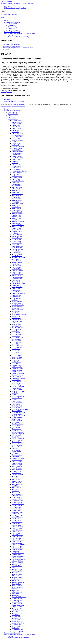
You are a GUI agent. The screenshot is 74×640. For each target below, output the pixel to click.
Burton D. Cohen (16, 164)
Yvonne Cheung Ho (17, 629)
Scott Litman (15, 572)
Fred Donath (15, 259)
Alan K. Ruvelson (17, 122)
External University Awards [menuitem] (12, 32)
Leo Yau (14, 394)
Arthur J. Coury (16, 138)
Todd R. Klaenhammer (18, 610)
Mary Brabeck (16, 427)
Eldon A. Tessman (17, 238)
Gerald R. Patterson (17, 270)
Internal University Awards (12, 44)
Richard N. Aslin (16, 518)
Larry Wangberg (16, 385)
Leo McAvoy (15, 393)
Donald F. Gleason (17, 216)
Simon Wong (15, 575)
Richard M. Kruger (17, 517)
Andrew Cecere (16, 128)
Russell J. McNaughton (18, 556)
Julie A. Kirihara (16, 363)
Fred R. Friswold (16, 261)
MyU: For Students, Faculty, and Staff (15, 8)
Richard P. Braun (16, 520)
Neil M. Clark (15, 456)
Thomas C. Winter (17, 598)
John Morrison (16, 352)
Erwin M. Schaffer (17, 247)
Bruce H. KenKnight (18, 158)
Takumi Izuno (15, 593)
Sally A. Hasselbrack (17, 562)
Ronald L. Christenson (18, 553)
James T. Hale (16, 313)
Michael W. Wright (17, 445)
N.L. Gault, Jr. (16, 453)
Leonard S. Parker (17, 398)
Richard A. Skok (16, 507)
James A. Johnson (17, 301)
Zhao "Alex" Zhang (17, 631)
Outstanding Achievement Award (13, 46)
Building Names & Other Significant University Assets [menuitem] (19, 33)
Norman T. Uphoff (17, 461)
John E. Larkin (16, 332)
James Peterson (16, 311)
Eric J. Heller (15, 244)
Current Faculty (12, 115)
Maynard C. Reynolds (18, 433)
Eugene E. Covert (17, 251)
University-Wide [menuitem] (12, 23)
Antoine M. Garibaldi (18, 133)
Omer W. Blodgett (17, 464)
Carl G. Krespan (16, 168)
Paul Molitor (15, 486)
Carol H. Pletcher (16, 172)
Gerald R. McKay (17, 269)
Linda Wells (15, 399)
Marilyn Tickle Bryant (18, 417)
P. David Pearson (16, 471)
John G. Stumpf (16, 339)
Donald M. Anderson (18, 221)
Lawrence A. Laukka (18, 386)
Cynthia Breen (16, 182)
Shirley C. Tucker (17, 574)
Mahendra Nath (16, 407)
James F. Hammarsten (18, 305)
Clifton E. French (16, 179)
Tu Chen (14, 613)
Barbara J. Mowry (17, 148)
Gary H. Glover (16, 264)
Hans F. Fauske (16, 280)
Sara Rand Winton (17, 569)
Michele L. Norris (17, 447)
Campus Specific (13, 114)
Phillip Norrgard (16, 494)
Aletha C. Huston (17, 123)
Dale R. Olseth (16, 189)
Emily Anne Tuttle (17, 243)
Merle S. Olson (16, 437)
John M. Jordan (16, 349)
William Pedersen (16, 624)
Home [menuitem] (6, 20)
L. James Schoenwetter (18, 378)
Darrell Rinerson (16, 195)
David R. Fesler (16, 205)
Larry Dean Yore (16, 383)
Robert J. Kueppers (17, 536)
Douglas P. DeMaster (18, 226)
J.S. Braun (15, 300)
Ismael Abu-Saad (16, 295)
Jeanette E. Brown (17, 321)
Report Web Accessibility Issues (17, 106)
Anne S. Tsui (15, 132)
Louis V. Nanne (16, 401)
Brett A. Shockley (17, 153)
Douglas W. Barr (16, 228)
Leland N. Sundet (17, 389)
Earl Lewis (15, 233)
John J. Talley (15, 344)
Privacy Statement (5, 106)
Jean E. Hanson (16, 318)
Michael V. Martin (17, 443)
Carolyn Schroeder (17, 176)
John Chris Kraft (16, 326)
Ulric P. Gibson (16, 615)
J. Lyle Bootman (16, 298)
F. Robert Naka (16, 252)
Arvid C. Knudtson (17, 140)
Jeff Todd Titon (16, 323)
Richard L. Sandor (17, 515)
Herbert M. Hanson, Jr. (18, 292)
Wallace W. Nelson (17, 621)
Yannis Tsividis (16, 626)
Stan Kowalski (16, 579)
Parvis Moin (15, 476)
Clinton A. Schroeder (18, 181)
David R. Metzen (16, 208)
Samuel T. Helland (17, 566)
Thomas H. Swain (17, 602)
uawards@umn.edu (6, 92)
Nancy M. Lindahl (17, 455)
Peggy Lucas (15, 489)
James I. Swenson (17, 306)
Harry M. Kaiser (16, 285)
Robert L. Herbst (16, 541)
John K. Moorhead (17, 347)
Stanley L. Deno (16, 584)
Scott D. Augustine (17, 571)
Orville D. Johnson (17, 468)
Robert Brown (16, 523)
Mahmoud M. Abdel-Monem (20, 409)
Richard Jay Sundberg (18, 512)
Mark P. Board (16, 422)
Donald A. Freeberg (17, 213)
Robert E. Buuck (16, 531)
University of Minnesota (18, 104)
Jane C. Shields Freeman (19, 314)
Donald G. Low (16, 220)
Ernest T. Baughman (17, 246)
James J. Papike (16, 308)
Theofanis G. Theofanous (19, 597)
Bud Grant (15, 163)
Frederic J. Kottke (17, 262)
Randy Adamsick (16, 497)
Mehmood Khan (16, 435)
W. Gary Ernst (16, 620)
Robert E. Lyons (16, 533)
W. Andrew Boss (16, 618)
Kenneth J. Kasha (17, 370)
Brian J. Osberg (16, 154)
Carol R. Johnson (16, 174)
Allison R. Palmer (17, 127)
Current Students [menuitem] (13, 30)
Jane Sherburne (16, 316)
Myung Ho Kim (16, 451)
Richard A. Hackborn (18, 504)
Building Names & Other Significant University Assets (19, 634)
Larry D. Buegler (16, 381)
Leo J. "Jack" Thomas (18, 391)
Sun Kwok (15, 589)
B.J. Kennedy (15, 145)
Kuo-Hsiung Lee (16, 376)
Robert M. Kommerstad (18, 544)
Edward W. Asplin (17, 236)
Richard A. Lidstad (17, 505)
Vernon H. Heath (16, 616)
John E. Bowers (16, 329)
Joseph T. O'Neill (16, 358)
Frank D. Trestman (17, 256)
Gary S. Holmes (16, 265)
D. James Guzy (16, 184)
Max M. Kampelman (17, 432)
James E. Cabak (16, 303)
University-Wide (12, 112)
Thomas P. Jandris (17, 603)
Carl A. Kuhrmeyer (17, 166)
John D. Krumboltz (17, 327)
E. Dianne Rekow (17, 231)
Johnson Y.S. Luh (17, 357)
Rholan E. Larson (17, 502)
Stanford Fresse (16, 580)
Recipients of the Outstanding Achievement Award (18, 47)
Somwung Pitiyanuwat (18, 577)
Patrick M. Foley (16, 479)
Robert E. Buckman (17, 530)
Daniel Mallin (15, 192)
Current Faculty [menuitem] (12, 27)
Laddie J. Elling (16, 380)
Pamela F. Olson (16, 473)
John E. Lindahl (16, 334)
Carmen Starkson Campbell (19, 171)
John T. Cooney (16, 355)
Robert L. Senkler (17, 543)
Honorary (10, 636)
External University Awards (12, 633)
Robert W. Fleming (17, 546)
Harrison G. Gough (17, 282)
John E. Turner (16, 336)
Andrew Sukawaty (17, 130)
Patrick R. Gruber (17, 481)
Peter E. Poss (15, 491)
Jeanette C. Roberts (17, 319)
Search (3, 11)
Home (6, 109)
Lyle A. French (16, 404)
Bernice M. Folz (16, 150)
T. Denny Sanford (17, 592)
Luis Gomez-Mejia (17, 402)
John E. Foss (15, 331)
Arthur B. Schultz (17, 137)
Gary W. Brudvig (16, 267)
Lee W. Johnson (16, 388)
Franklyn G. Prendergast (19, 257)
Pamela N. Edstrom (17, 474)
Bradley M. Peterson (17, 151)
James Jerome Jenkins (18, 309)
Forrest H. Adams (17, 254)
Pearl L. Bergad (16, 487)
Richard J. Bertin (16, 510)
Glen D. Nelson (16, 275)
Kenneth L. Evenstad (18, 373)
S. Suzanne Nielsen (17, 561)
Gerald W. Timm (16, 272)
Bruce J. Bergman (17, 159)
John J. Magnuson (17, 342)
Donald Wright (16, 223)
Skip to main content (6, 1)
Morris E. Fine (16, 450)
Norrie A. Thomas (17, 463)
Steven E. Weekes (17, 585)
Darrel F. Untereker (17, 194)
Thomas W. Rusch (17, 606)
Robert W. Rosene (17, 549)
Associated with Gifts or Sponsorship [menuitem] (18, 37)
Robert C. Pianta (16, 525)
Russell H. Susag (16, 554)
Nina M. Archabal (17, 460)
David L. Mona (16, 197)
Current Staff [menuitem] (11, 28)
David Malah (15, 202)
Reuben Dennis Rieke (18, 500)
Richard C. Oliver (17, 509)
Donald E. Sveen (16, 215)
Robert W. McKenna (17, 548)
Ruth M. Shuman (16, 558)
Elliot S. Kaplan (16, 241)
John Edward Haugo (17, 337)
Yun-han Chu (15, 628)
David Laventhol (16, 199)
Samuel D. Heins (16, 564)
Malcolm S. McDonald (18, 412)
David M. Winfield (17, 200)
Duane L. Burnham (17, 230)
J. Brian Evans (16, 296)
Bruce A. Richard (17, 156)
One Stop (7, 6)
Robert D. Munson (17, 528)
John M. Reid (15, 350)
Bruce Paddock (16, 161)
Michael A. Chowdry (18, 438)
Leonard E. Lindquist (18, 396)
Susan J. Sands (16, 590)
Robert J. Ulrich (16, 538)
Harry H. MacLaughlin (18, 283)
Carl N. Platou (16, 169)
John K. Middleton (17, 345)
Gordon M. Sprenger (17, 277)
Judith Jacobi (15, 360)
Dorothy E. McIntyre (18, 225)
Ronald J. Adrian (16, 551)
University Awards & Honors (9, 14)
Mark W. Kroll (16, 425)
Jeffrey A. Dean (16, 324)
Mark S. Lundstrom (17, 424)
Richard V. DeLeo (17, 522)
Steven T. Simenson (17, 587)
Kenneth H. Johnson (17, 368)
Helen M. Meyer (16, 290)
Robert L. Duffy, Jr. (17, 540)
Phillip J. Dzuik (16, 492)
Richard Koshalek (17, 513)
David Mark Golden (17, 203)
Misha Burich (15, 448)
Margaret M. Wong (17, 414)
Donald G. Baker (16, 218)
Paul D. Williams (16, 482)
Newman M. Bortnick (18, 458)
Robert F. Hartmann (17, 535)
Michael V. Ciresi (16, 442)
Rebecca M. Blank (17, 499)
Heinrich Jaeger (16, 288)
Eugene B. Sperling (17, 249)
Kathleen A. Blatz (17, 365)
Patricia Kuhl (15, 478)
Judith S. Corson (16, 362)
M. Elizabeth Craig (17, 406)
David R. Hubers (16, 207)
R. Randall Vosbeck (17, 495)
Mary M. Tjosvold (17, 430)
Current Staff (11, 117)
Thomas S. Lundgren (18, 605)
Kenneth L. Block (17, 371)
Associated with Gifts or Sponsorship (18, 637)
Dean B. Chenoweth (17, 210)
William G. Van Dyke (18, 623)
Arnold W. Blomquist (18, 135)
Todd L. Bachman (17, 608)
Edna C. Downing (17, 234)
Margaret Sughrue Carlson (19, 416)
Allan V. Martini (16, 125)
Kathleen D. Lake (17, 367)
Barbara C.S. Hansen (18, 146)
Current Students (13, 119)
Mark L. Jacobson (17, 420)
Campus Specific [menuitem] (13, 25)
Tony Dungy (15, 611)
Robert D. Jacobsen (17, 527)
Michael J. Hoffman (17, 440)
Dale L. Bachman (17, 187)
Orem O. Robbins (17, 466)
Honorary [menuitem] (10, 35)
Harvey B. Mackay (17, 287)
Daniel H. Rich (16, 190)
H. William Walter (17, 278)
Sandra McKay (16, 567)
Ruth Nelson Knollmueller (19, 559)
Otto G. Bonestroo (17, 469)
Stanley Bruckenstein (18, 582)
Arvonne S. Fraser (17, 143)
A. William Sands (17, 120)
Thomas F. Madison (17, 600)
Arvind (14, 141)
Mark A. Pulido (16, 419)
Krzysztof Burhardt (17, 375)
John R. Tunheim (16, 354)
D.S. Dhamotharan (17, 185)
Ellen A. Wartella (16, 239)
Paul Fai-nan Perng (17, 484)
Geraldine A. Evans (17, 274)
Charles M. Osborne (17, 177)
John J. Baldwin (16, 340)
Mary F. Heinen (16, 429)
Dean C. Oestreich (17, 212)
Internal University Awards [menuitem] (12, 22)
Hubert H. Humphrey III (19, 293)
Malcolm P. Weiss (17, 411)
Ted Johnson (15, 595)
